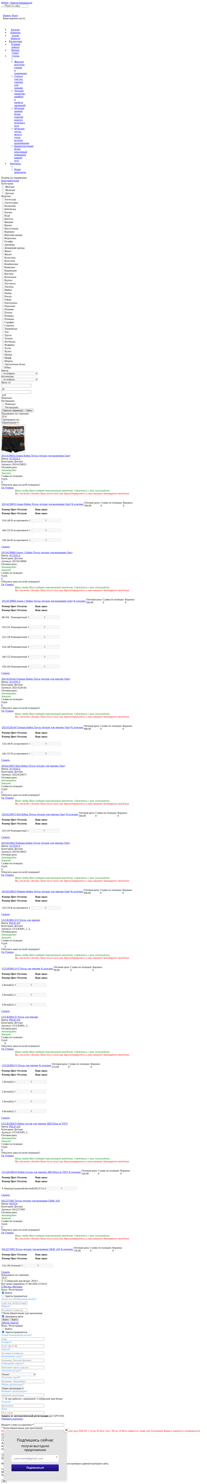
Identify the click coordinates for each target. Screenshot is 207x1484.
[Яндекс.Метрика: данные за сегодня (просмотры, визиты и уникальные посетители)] (11, 1286)
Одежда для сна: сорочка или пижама (18, 82)
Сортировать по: (10, 419)
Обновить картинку (12, 1418)
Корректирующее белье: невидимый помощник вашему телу (23, 153)
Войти (4, 2)
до (3, 388)
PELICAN (14, 923)
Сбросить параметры (13, 410)
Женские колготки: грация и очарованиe (20, 67)
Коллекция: (7, 376)
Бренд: (5, 370)
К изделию (77, 504)
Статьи (15, 55)
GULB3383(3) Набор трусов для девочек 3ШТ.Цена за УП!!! (34, 1123)
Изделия (14, 180)
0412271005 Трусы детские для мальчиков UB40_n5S (30, 1200)
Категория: (7, 183)
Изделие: (6, 196)
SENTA (13, 1203)
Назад (15, 15)
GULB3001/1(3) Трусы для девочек (20, 920)
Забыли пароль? (10, 1322)
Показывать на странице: (15, 413)
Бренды (5, 180)
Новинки (15, 32)
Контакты (15, 163)
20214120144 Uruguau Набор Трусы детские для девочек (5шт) (35, 678)
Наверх (7, 15)
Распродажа (15, 41)
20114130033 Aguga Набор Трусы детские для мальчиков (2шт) (35, 455)
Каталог (15, 29)
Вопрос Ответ (15, 51)
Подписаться (35, 1467)
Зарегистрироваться (21, 2)
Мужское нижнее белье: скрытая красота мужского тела (19, 117)
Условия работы (15, 45)
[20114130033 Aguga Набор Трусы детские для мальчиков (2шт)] (13, 452)
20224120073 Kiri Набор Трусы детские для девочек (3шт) (33, 765)
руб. (4, 395)
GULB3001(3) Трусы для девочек (19, 1017)
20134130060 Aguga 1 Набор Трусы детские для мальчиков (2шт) (36, 552)
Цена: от (6, 382)
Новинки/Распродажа (7, 399)
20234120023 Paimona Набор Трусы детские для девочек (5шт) (35, 843)
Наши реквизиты (20, 171)
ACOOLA (14, 458)
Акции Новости (15, 37)
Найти (29, 410)
